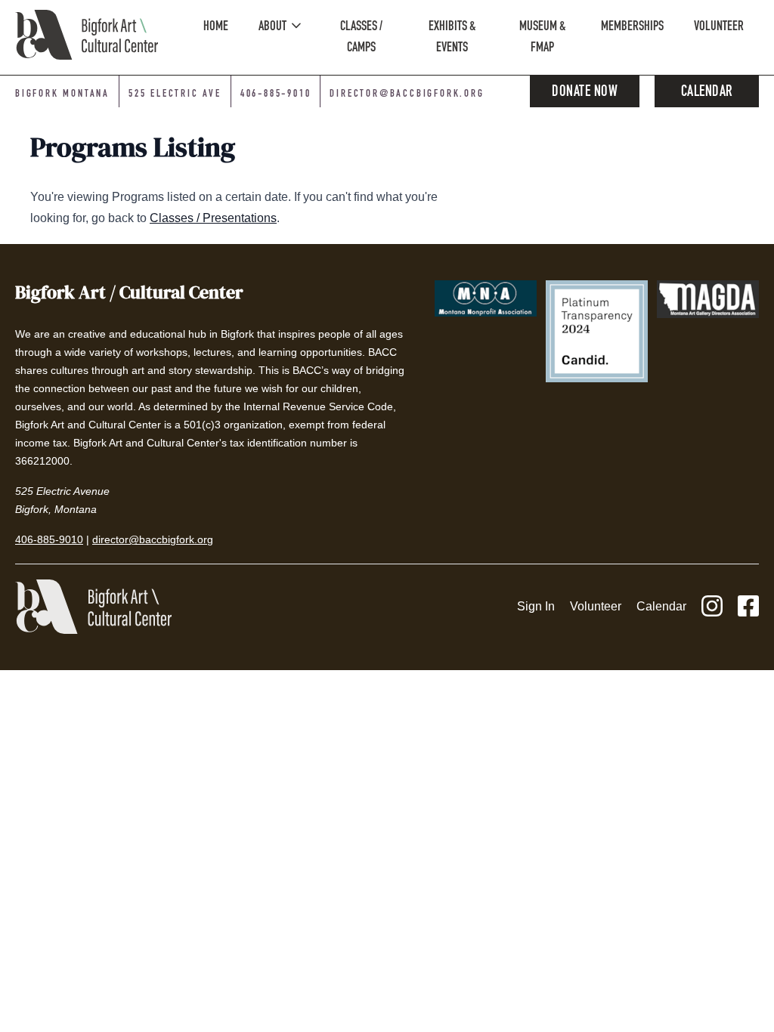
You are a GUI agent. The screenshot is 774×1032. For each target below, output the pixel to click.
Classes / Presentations (213, 218)
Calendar (707, 92)
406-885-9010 (275, 94)
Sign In (536, 606)
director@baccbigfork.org (407, 94)
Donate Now (585, 92)
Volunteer (595, 606)
